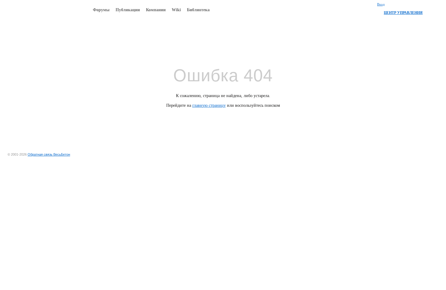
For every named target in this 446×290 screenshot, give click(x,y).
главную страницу (209, 105)
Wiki (176, 10)
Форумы (101, 10)
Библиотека (198, 10)
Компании (156, 10)
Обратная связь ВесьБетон (49, 154)
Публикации (128, 10)
